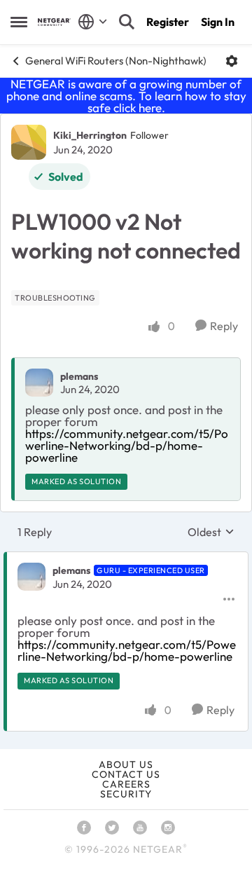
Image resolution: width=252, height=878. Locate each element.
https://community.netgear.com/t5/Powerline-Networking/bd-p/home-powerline (126, 445)
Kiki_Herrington (90, 135)
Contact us (126, 774)
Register (167, 22)
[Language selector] (92, 22)
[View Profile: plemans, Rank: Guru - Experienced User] (32, 577)
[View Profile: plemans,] (39, 383)
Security (126, 794)
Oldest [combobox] (211, 531)
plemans (79, 376)
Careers (126, 784)
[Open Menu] (231, 61)
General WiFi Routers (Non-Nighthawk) (115, 60)
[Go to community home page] (54, 22)
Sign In (217, 22)
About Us (126, 764)
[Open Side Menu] (19, 21)
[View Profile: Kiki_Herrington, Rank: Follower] (28, 142)
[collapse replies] (126, 558)
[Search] (126, 21)
